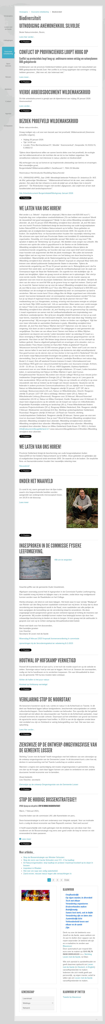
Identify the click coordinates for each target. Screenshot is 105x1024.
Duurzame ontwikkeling (40, 12)
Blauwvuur (67, 946)
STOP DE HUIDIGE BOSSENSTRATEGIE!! (48, 799)
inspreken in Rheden (32, 868)
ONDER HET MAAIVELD (36, 481)
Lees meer (24, 502)
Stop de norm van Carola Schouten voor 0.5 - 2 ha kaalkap (48, 860)
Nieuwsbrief (24, 466)
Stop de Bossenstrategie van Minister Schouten (43, 857)
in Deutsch (80, 967)
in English (90, 967)
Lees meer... (24, 77)
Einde (67, 880)
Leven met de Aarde (83, 978)
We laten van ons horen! (40, 208)
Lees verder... (25, 106)
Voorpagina (23, 12)
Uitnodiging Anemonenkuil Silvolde (49, 26)
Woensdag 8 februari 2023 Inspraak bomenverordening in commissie (49, 638)
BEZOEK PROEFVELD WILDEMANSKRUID (48, 121)
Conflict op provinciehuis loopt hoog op (53, 52)
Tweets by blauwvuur (72, 997)
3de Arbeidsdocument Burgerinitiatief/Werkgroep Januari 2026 (46, 193)
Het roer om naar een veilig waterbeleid (40, 871)
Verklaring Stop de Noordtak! (45, 699)
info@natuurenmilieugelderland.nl (33, 429)
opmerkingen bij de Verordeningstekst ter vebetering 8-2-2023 (46, 643)
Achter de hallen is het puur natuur (34, 680)
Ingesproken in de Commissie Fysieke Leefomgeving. (50, 548)
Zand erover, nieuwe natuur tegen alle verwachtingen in (47, 873)
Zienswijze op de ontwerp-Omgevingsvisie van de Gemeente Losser (58, 747)
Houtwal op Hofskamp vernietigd (47, 660)
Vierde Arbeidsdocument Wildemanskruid (54, 92)
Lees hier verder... (27, 37)
